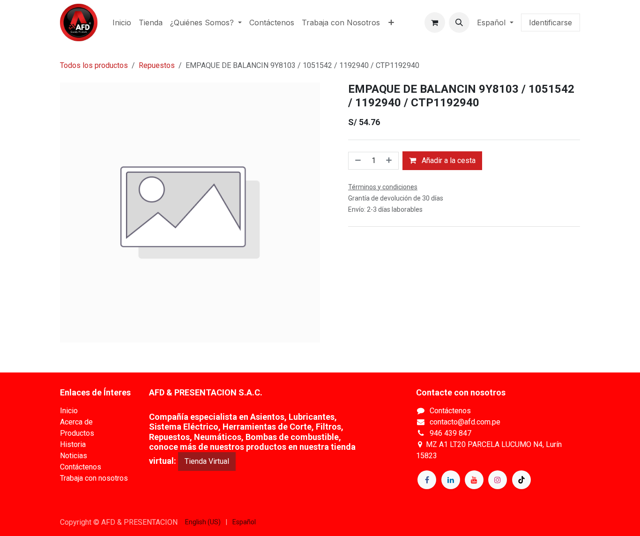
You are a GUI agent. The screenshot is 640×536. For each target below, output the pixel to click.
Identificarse (550, 22)
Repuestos (157, 65)
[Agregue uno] (389, 160)
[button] (459, 22)
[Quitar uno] (357, 160)
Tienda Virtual (207, 461)
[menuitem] (122, 22)
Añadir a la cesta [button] (448, 160)
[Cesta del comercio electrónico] (434, 22)
